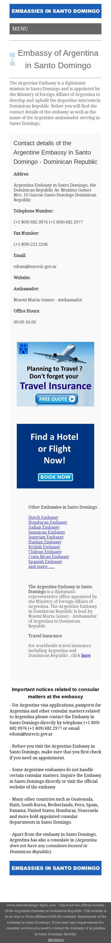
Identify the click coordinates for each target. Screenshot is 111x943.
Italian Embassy (44, 527)
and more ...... (41, 566)
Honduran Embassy (47, 522)
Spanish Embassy (45, 561)
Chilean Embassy (45, 551)
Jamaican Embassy (46, 532)
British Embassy (44, 547)
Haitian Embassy (44, 542)
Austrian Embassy (46, 537)
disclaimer (56, 940)
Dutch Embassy (43, 517)
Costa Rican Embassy (48, 556)
